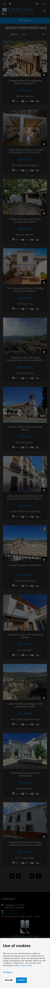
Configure (7, 972)
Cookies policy (25, 965)
